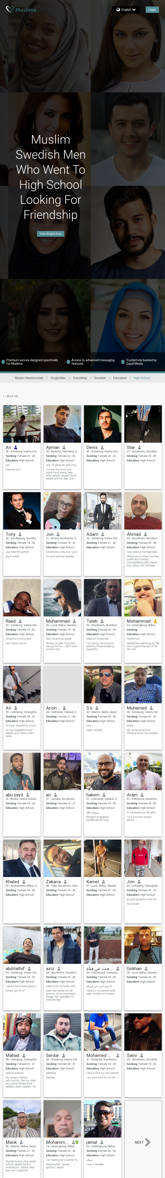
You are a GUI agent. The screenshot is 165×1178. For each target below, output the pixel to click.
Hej (7, 465)
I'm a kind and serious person (139, 819)
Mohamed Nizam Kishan (99, 1055)
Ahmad (134, 534)
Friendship (80, 378)
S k (89, 708)
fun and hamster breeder (60, 556)
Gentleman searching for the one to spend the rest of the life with (143, 646)
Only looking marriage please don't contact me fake (143, 551)
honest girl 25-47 (15, 990)
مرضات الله (92, 812)
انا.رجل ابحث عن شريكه (99, 986)
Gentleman (133, 638)
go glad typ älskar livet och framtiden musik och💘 (143, 899)
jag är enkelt (12, 556)
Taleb (92, 621)
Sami (132, 1055)
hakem (92, 794)
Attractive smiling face (18, 638)
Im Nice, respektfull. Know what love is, (22, 725)
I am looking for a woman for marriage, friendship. (62, 1159)
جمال (89, 1159)
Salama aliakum (15, 1073)
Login (152, 9)
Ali (8, 447)
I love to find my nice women (102, 1073)
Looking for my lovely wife (60, 986)
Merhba (50, 1077)
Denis (92, 447)
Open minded (94, 730)
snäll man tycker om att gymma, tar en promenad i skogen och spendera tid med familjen (61, 995)
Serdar (52, 1055)
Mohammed (57, 1142)
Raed (11, 621)
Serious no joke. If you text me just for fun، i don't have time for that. (61, 646)
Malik (11, 1142)
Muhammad (58, 621)
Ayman (53, 447)
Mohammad (139, 621)
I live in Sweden (95, 1164)
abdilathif (15, 968)
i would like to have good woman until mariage (22, 986)
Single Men (58, 378)
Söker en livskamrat (97, 638)
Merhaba (51, 1073)
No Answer (133, 903)
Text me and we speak (58, 638)
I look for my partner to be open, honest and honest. (100, 992)
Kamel (92, 881)
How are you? (13, 469)
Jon (49, 534)
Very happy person (16, 643)
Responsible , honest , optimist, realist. (58, 1166)
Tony (10, 534)
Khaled (12, 881)
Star (131, 447)
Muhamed (137, 708)
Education (120, 378)
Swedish (100, 378)
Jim (130, 881)
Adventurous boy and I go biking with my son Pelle (62, 551)
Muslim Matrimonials (29, 378)
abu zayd (14, 794)
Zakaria (53, 881)
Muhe (130, 725)
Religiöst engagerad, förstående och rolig (98, 819)
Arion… (53, 708)
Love (89, 725)
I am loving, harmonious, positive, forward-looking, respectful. (100, 646)
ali (48, 794)
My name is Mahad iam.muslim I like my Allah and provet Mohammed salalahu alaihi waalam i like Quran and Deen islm (21, 1082)
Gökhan (134, 968)
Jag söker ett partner (17, 551)
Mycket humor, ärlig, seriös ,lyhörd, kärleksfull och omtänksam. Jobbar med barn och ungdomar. (21, 1166)
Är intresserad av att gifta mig (143, 812)
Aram (132, 794)
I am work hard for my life (100, 1077)
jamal (91, 1142)
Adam (92, 534)
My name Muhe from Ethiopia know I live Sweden (142, 732)
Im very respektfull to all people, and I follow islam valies (20, 733)
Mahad (12, 1055)
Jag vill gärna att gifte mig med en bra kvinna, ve (62, 465)
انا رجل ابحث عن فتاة (99, 968)
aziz (50, 968)
